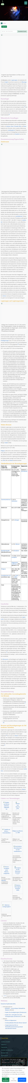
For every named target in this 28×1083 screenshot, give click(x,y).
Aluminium (14, 501)
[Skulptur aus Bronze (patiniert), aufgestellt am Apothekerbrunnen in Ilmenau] (6, 806)
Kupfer (6, 82)
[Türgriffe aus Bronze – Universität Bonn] (6, 832)
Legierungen (14, 80)
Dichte (4, 296)
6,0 (4, 995)
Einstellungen (22, 1079)
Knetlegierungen (5, 340)
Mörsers (3, 880)
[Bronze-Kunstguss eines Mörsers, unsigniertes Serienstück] (6, 870)
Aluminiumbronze (6, 499)
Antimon (8, 126)
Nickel (11, 460)
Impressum (3, 1044)
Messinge (24, 82)
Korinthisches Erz (6, 575)
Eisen (24, 126)
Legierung (4, 26)
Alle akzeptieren (5, 1079)
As (3, 722)
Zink (4, 460)
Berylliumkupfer (5, 550)
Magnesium (15, 562)
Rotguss (3, 450)
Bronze (7, 1061)
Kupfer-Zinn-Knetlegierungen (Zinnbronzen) (15, 1012)
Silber (15, 577)
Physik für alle (4, 1055)
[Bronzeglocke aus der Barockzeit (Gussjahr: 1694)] (18, 870)
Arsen (12, 126)
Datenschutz (4, 1047)
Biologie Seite (4, 1052)
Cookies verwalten (5, 1041)
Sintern (23, 789)
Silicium (17, 544)
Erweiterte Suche (22, 31)
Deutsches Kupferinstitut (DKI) (8, 1003)
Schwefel (16, 126)
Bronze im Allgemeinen (10, 1020)
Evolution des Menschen (7, 1050)
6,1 (5, 995)
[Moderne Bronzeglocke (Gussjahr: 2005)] (18, 888)
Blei (20, 126)
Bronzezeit (5, 659)
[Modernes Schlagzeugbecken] (6, 907)
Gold (16, 575)
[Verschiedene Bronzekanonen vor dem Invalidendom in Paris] (18, 849)
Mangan (17, 520)
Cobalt (6, 442)
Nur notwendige (13, 1079)
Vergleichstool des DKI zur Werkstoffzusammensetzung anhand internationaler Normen (14, 1027)
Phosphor (14, 557)
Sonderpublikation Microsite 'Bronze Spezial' (16, 1022)
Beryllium (16, 550)
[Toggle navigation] (25, 3)
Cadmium (14, 564)
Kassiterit (17, 134)
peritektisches (19, 216)
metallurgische (11, 130)
